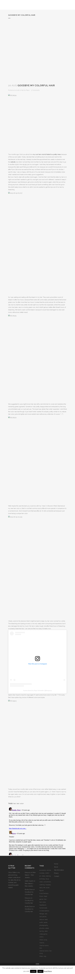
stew (46, 931)
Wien (41, 956)
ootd (46, 919)
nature (41, 919)
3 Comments (35, 90)
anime (49, 870)
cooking (42, 884)
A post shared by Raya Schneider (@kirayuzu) (37, 690)
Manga (41, 913)
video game (43, 934)
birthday (42, 879)
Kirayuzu (27, 872)
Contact (56, 876)
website (13, 162)
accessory (42, 870)
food (45, 896)
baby (43, 876)
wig (45, 956)
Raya (27, 90)
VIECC (41, 937)
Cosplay (48, 884)
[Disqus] (37, 831)
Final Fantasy (43, 893)
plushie (41, 928)
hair (14, 803)
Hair (22, 90)
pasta (45, 922)
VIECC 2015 (43, 940)
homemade (43, 908)
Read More (48, 971)
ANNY (47, 873)
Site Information (59, 870)
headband (42, 905)
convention (47, 882)
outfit (41, 922)
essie (47, 887)
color (41, 882)
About (56, 867)
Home (56, 864)
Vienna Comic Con (44, 947)
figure (41, 890)
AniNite (41, 873)
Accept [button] (33, 971)
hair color (20, 803)
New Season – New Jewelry (30, 875)
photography (43, 925)
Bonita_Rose (29, 889)
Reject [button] (40, 971)
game (41, 899)
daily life (42, 887)
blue (47, 879)
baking (48, 876)
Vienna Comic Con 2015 (45, 952)
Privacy (56, 873)
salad (47, 928)
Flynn (41, 896)
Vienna (41, 942)
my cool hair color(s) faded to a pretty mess (47, 154)
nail (46, 913)
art (40, 876)
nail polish (42, 916)
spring (41, 931)
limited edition (44, 911)
